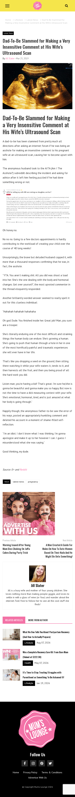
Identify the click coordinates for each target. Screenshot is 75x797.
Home (16, 772)
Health (28, 663)
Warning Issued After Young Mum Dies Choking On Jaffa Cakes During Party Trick (17, 548)
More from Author (38, 620)
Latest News (8, 33)
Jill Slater (10, 58)
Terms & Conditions (52, 772)
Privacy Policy (30, 772)
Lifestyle (29, 643)
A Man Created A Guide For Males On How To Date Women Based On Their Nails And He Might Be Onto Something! (57, 550)
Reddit (23, 469)
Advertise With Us (37, 777)
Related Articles (14, 620)
